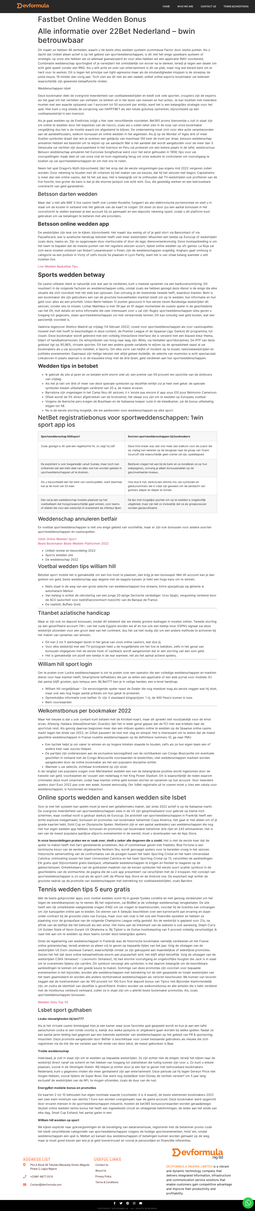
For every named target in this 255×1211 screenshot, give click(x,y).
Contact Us (208, 6)
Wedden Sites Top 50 (53, 1002)
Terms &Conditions (235, 6)
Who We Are (185, 6)
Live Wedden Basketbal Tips (58, 266)
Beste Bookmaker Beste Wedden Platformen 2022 (73, 543)
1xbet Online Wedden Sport (57, 539)
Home (166, 6)
